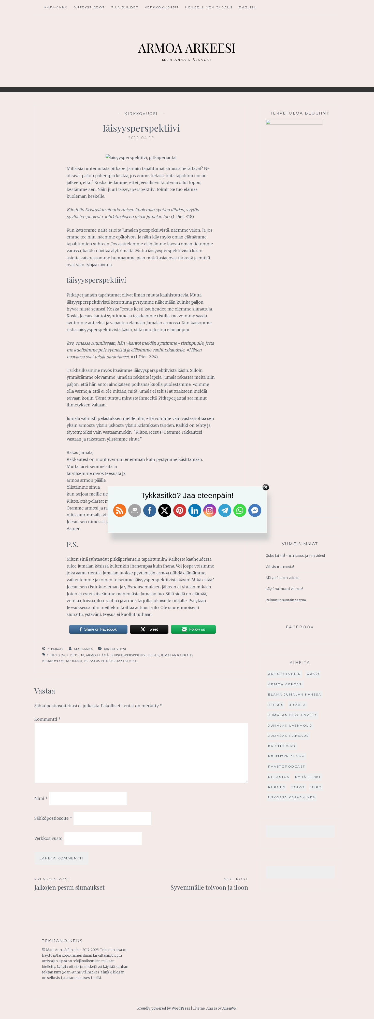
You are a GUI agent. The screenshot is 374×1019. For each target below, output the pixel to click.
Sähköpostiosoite (53, 818)
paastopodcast (286, 766)
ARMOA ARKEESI (187, 47)
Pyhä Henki (307, 777)
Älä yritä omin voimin (282, 578)
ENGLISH (248, 7)
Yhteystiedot (89, 7)
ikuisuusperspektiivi (128, 655)
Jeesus (153, 655)
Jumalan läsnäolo (290, 725)
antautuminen (284, 674)
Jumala (297, 705)
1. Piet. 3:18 (75, 655)
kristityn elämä (286, 756)
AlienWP (229, 1008)
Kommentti (47, 719)
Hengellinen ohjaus (209, 7)
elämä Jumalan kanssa (294, 694)
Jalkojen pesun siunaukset (69, 884)
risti (133, 660)
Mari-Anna (56, 7)
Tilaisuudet (125, 7)
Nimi (41, 798)
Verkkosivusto (48, 838)
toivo (298, 787)
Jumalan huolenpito (292, 715)
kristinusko (282, 746)
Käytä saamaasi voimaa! (284, 589)
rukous (276, 787)
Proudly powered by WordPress (163, 1008)
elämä (103, 655)
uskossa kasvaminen (292, 797)
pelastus (92, 660)
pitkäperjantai (114, 660)
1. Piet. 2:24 (56, 655)
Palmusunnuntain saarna (286, 600)
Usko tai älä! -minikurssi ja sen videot (295, 556)
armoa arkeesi (285, 684)
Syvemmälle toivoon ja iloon (209, 884)
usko (316, 787)
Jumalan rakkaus (177, 655)
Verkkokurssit (162, 7)
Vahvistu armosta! (280, 567)
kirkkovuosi (141, 113)
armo (91, 655)
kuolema (74, 660)
